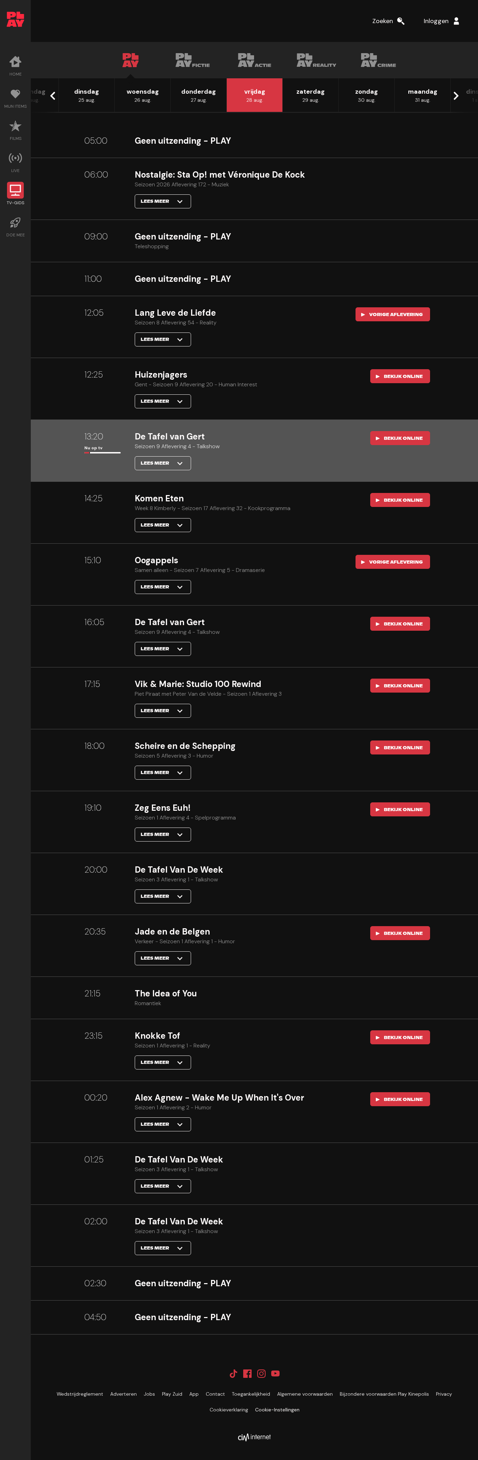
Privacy (444, 1394)
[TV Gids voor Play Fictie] (193, 60)
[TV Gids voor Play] (131, 60)
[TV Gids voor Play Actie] (255, 60)
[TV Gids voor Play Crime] (378, 60)
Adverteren (123, 1394)
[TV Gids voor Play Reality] (316, 60)
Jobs (149, 1394)
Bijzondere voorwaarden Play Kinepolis (384, 1394)
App (194, 1394)
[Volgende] (456, 96)
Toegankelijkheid (251, 1394)
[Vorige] (53, 96)
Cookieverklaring (229, 1410)
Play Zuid (172, 1394)
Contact (215, 1394)
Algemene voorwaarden (305, 1394)
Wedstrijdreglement (80, 1394)
